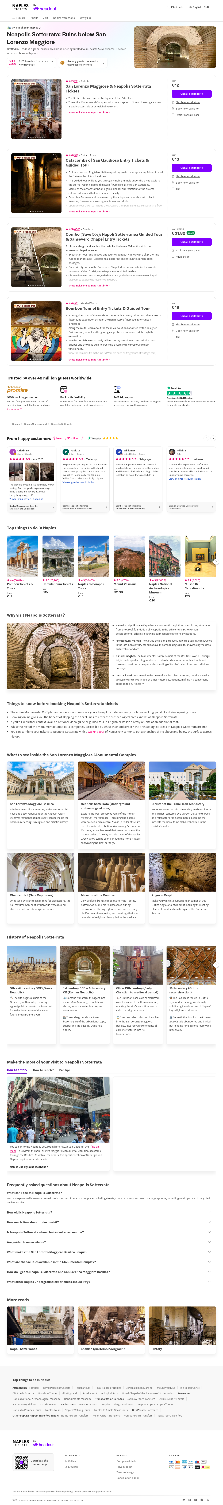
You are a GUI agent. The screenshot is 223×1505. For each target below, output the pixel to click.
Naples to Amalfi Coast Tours (111, 1410)
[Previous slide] (15, 109)
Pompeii (34, 1387)
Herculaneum (82, 1387)
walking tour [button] (96, 731)
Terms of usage (125, 1472)
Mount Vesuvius (166, 1387)
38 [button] (76, 303)
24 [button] (75, 81)
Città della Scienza (23, 1393)
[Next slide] (56, 109)
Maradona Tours (88, 1404)
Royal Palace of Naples (108, 1387)
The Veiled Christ (189, 1387)
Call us (72, 1461)
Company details (126, 1461)
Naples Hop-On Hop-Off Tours (156, 1404)
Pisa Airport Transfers (169, 1415)
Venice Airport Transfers (138, 1415)
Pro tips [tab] (64, 1070)
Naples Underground (35, 423)
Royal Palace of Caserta (56, 1387)
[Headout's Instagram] (189, 1500)
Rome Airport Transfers (75, 1415)
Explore (20, 17)
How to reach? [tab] (43, 1070)
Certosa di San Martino (139, 1387)
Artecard (153, 1410)
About (34, 17)
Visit (45, 17)
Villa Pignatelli (70, 1393)
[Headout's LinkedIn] (183, 1500)
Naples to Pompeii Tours (27, 1410)
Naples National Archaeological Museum (36, 1399)
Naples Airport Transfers (140, 1399)
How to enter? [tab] (17, 1070)
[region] (36, 109)
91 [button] (75, 155)
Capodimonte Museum (77, 1399)
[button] (16, 472)
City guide (85, 17)
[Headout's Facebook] (202, 1500)
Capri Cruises (48, 1404)
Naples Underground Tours (118, 1404)
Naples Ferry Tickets (24, 1404)
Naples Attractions (64, 17)
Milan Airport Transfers (106, 1415)
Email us (73, 1466)
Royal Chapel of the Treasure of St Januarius (148, 1393)
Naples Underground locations (28, 1166)
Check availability (191, 93)
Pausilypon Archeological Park (100, 1393)
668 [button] (76, 229)
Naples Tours (52, 1410)
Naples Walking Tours (77, 1410)
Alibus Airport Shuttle (171, 1399)
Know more (13, 409)
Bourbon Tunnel (47, 1393)
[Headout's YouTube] (195, 1500)
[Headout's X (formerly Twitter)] (207, 1500)
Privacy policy (124, 1466)
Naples (16, 423)
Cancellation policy (128, 1477)
